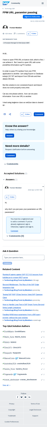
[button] (28, 34)
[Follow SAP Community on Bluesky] (21, 397)
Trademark (12, 416)
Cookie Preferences (12, 422)
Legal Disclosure (35, 410)
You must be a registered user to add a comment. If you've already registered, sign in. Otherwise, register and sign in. (22, 223)
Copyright (11, 410)
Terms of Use (35, 404)
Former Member (16, 28)
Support (35, 416)
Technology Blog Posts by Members (18, 280)
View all (6, 385)
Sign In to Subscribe (32, 17)
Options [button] (43, 17)
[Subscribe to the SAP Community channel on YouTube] (25, 397)
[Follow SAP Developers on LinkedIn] (29, 397)
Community (15, 3)
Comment (39, 114)
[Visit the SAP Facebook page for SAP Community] (17, 397)
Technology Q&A (10, 8)
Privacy (11, 404)
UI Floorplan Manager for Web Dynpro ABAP (16, 43)
